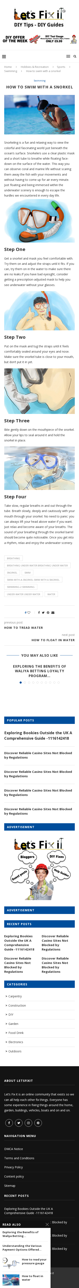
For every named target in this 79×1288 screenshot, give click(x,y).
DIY (10, 1014)
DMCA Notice (13, 1149)
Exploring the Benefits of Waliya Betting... (21, 1234)
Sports (61, 67)
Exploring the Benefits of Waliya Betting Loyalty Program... (39, 671)
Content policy (14, 1176)
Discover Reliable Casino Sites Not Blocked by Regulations (38, 755)
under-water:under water (23, 594)
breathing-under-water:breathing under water (37, 565)
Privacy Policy (13, 1167)
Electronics (15, 1042)
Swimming (10, 71)
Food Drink (16, 1033)
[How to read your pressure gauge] (11, 1263)
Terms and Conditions (19, 1158)
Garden (13, 1024)
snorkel (12, 572)
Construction (17, 1005)
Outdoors (14, 1051)
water (51, 594)
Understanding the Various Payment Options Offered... (22, 1247)
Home (8, 67)
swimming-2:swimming (21, 586)
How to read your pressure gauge (34, 1261)
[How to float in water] (11, 1279)
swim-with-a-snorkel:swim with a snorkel (33, 579)
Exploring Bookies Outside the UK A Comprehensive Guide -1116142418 (38, 735)
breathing (13, 558)
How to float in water (32, 1278)
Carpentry (15, 996)
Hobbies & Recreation (35, 67)
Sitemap (9, 1186)
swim (27, 572)
